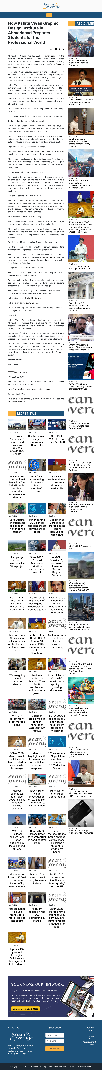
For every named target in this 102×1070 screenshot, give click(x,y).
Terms (72, 1066)
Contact (90, 1044)
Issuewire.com (48, 56)
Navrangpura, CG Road (29, 303)
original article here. (17, 401)
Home (91, 1036)
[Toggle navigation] (49, 15)
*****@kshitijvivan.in (17, 372)
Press (91, 1039)
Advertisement (89, 1042)
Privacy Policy (84, 1066)
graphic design (48, 257)
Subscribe (54, 1048)
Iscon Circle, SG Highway (30, 298)
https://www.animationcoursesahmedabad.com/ (29, 389)
